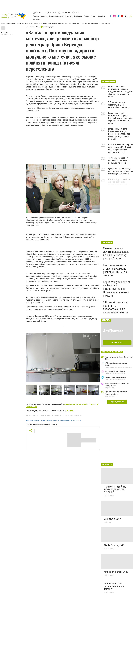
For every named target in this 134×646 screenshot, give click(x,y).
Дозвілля (36, 16)
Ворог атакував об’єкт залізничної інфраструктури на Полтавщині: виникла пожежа (116, 288)
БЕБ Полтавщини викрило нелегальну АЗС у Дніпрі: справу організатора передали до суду (120, 148)
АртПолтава (113, 331)
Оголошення (37, 19)
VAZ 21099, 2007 (112, 518)
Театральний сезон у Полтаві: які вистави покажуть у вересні (118, 160)
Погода (86, 16)
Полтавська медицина (56, 16)
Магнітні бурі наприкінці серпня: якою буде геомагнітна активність (119, 182)
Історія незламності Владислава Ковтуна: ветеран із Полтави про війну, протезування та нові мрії (119, 134)
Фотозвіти (44, 16)
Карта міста (101, 16)
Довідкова (68, 16)
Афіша (78, 13)
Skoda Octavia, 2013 (114, 545)
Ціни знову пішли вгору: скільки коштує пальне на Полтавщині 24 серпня (120, 171)
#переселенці (65, 420)
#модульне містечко (33, 420)
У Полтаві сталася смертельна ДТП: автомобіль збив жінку (118, 105)
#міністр (56, 420)
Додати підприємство (117, 402)
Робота (93, 16)
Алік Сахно (4, 32)
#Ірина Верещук (46, 420)
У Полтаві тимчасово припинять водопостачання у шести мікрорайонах (115, 307)
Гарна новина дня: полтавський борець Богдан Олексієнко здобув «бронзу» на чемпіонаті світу (120, 91)
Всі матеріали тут (117, 342)
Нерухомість (78, 16)
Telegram (69, 411)
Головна (39, 13)
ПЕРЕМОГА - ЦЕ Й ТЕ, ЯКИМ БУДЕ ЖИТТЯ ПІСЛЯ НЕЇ (115, 489)
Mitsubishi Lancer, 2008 (116, 571)
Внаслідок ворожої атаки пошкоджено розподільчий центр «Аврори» (115, 270)
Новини (52, 13)
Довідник (65, 13)
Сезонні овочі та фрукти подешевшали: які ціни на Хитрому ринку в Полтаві (116, 253)
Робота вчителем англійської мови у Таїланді (114, 586)
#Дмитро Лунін (76, 420)
